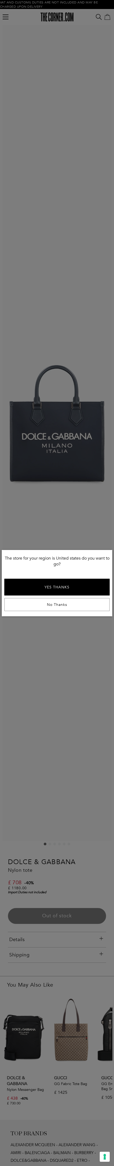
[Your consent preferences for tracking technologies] (105, 1157)
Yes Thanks (57, 586)
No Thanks (57, 604)
